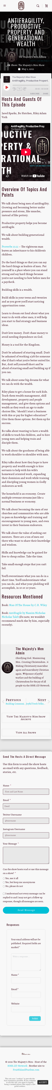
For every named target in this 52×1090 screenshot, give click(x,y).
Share (45, 93)
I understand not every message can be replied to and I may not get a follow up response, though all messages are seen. (24, 897)
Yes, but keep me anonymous (20, 882)
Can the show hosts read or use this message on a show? (26, 871)
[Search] (38, 6)
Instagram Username (14, 829)
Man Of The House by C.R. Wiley (28, 605)
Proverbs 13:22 (10, 247)
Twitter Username (12, 814)
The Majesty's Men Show (31, 65)
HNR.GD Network (17, 1065)
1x (19, 89)
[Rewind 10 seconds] (14, 88)
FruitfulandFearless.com (26, 1069)
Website (15, 1003)
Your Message (10, 843)
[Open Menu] (4, 5)
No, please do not (14, 886)
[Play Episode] (6, 87)
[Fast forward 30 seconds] (26, 88)
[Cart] (46, 6)
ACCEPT (43, 1082)
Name (6, 785)
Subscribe (34, 93)
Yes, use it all (11, 878)
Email (6, 800)
